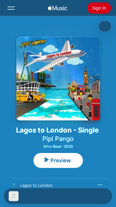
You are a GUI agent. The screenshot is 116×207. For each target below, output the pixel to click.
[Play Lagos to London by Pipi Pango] (14, 185)
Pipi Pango (58, 138)
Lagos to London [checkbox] (36, 185)
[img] (57, 8)
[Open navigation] (11, 8)
